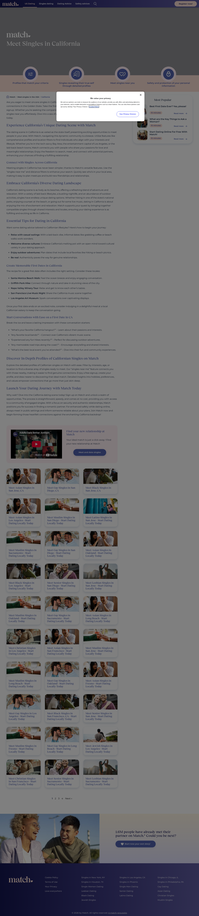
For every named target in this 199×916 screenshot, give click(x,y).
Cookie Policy (94, 107)
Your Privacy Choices (127, 114)
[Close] (141, 95)
